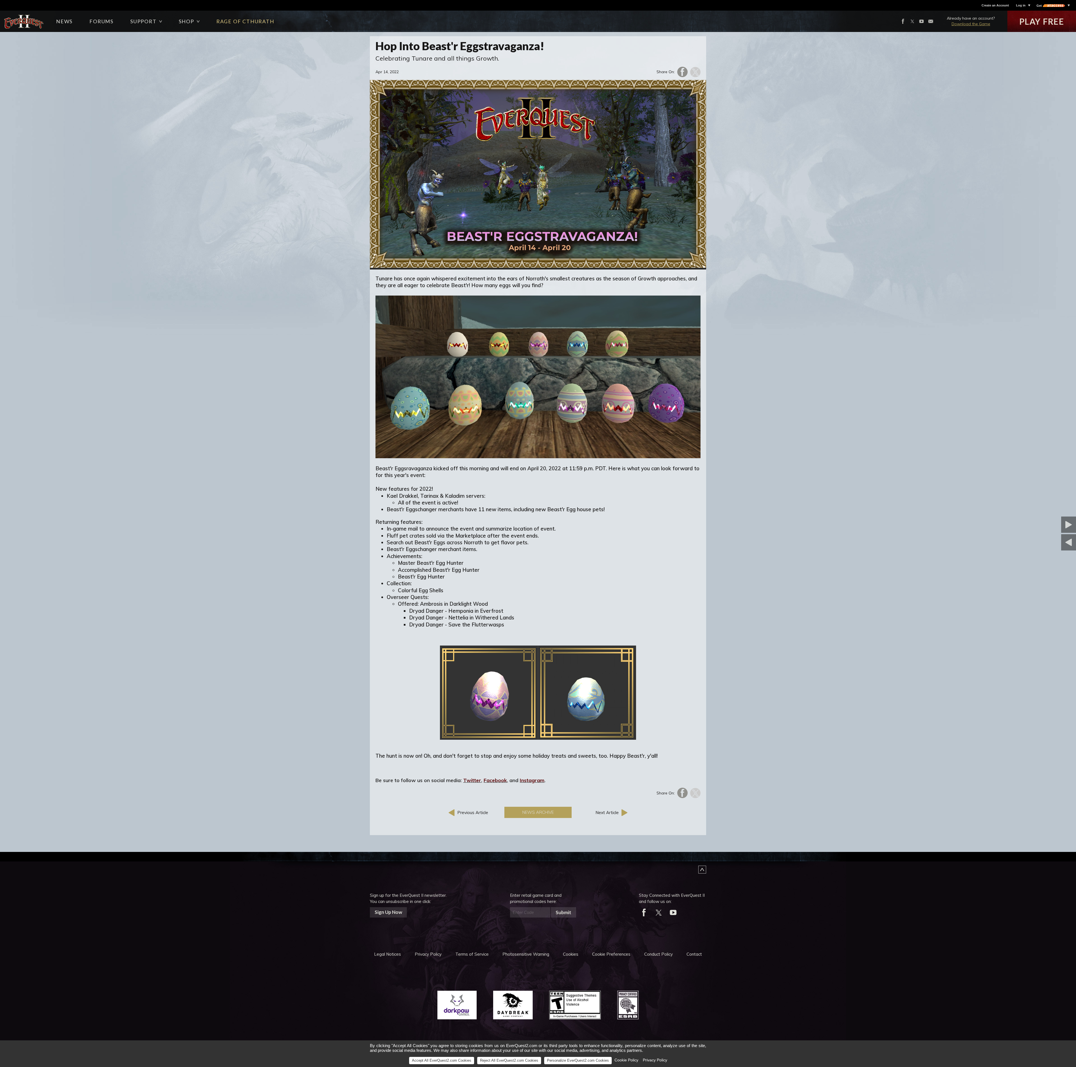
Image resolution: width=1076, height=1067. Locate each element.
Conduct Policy (658, 954)
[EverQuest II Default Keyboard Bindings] (1041, 542)
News (64, 21)
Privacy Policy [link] (655, 1060)
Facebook (495, 780)
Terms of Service (472, 954)
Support (143, 21)
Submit (563, 912)
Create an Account (995, 5)
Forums (101, 21)
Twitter (472, 780)
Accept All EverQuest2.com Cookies (441, 1060)
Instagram (532, 780)
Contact (694, 954)
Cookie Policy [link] (626, 1060)
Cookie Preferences (611, 954)
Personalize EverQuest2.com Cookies (578, 1060)
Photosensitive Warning (525, 954)
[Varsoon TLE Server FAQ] (1041, 525)
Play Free (1041, 21)
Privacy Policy (428, 954)
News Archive (538, 812)
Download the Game (971, 23)
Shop (186, 21)
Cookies (570, 954)
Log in (1021, 5)
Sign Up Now (388, 912)
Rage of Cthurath (245, 21)
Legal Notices (387, 954)
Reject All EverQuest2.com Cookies (509, 1060)
